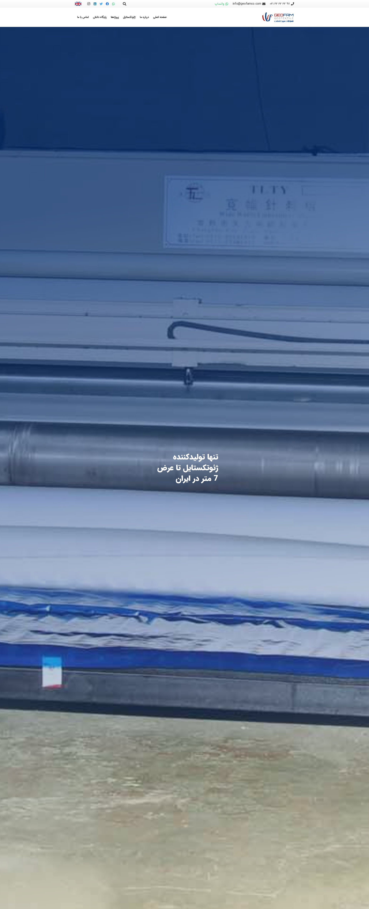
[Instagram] (89, 4)
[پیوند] (78, 4)
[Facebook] (107, 4)
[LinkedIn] (95, 4)
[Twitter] (101, 4)
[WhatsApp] (113, 4)
